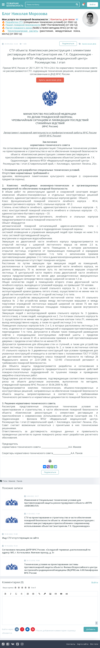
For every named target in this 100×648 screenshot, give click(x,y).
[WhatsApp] (51, 466)
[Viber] (48, 466)
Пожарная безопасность (13, 4)
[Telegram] (55, 466)
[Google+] (33, 629)
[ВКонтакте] (44, 466)
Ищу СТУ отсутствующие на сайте (20, 537)
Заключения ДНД (89, 44)
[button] (5, 593)
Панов (19, 481)
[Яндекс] (22, 629)
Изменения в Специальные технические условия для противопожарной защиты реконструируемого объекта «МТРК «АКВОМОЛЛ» (58, 503)
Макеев (11, 481)
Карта (82, 644)
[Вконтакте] (17, 629)
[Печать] (50, 461)
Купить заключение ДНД (50, 80)
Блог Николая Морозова (24, 13)
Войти (92, 4)
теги (94, 644)
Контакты (70, 644)
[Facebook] (27, 629)
